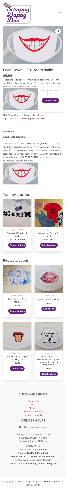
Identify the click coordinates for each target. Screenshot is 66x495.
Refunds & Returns (33, 411)
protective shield (37, 118)
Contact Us (33, 401)
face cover (13, 118)
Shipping (33, 408)
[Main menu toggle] (60, 13)
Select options (17, 245)
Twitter (41, 463)
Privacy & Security (33, 415)
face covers (24, 118)
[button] (58, 31)
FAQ (33, 404)
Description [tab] (9, 131)
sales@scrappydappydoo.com (36, 460)
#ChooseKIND (33, 485)
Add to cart (50, 100)
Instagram (51, 463)
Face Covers (38, 115)
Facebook (31, 463)
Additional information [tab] (14, 137)
